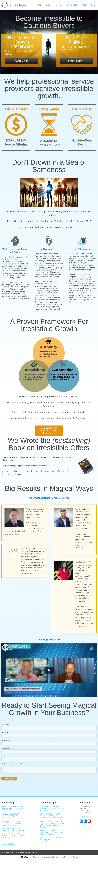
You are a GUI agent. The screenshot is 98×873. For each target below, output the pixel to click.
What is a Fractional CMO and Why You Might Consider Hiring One (13, 809)
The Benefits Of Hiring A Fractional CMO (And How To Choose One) (12, 816)
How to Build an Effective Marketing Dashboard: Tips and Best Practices (51, 809)
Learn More (21, 61)
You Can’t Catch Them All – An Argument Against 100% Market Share (13, 836)
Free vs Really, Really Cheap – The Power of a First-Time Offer (13, 829)
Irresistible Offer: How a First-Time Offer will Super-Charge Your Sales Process (12, 823)
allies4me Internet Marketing (14, 5)
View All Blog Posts (8, 844)
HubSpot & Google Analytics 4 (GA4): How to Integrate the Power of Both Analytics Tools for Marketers (52, 824)
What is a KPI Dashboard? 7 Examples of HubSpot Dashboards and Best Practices (51, 816)
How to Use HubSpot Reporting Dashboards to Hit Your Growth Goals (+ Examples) (51, 832)
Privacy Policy (84, 816)
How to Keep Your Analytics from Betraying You (52, 839)
